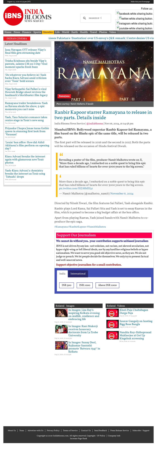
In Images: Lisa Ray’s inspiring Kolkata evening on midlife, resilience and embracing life (84, 314)
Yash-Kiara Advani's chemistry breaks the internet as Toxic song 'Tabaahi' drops (25, 174)
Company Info (114, 436)
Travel (93, 32)
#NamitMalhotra (96, 227)
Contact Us (86, 430)
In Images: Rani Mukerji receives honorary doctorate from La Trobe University (83, 330)
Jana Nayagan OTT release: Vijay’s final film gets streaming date (25, 51)
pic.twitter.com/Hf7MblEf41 (76, 188)
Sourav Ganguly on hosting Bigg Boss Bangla (136, 322)
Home (7, 32)
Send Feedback (100, 430)
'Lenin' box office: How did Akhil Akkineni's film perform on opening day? (27, 146)
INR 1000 (84, 285)
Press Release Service (119, 430)
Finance (26, 32)
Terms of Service (70, 430)
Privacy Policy (53, 430)
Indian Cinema (17, 38)
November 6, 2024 (121, 194)
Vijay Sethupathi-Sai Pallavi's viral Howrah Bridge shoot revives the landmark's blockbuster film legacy (26, 92)
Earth (74, 32)
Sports (37, 32)
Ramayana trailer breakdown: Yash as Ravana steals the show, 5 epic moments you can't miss (26, 106)
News (17, 32)
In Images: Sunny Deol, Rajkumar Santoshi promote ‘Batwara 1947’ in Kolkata (84, 347)
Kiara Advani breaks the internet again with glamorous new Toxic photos (25, 160)
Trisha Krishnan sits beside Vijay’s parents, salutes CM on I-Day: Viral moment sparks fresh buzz (26, 64)
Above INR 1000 (107, 285)
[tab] (62, 273)
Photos (103, 32)
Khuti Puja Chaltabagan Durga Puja (134, 311)
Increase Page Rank (78, 438)
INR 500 (66, 285)
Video (112, 32)
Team (21, 430)
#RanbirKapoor (77, 227)
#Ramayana (61, 227)
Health (84, 32)
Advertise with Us (35, 430)
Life (57, 32)
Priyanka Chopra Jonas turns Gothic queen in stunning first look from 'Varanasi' (27, 131)
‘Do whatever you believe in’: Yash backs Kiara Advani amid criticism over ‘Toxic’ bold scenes (26, 78)
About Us (12, 430)
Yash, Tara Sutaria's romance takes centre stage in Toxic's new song (26, 118)
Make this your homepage (140, 2)
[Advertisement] (27, 306)
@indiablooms (94, 123)
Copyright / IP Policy (96, 436)
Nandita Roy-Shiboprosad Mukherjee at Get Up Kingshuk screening (135, 336)
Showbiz (48, 32)
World (65, 32)
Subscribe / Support (140, 430)
